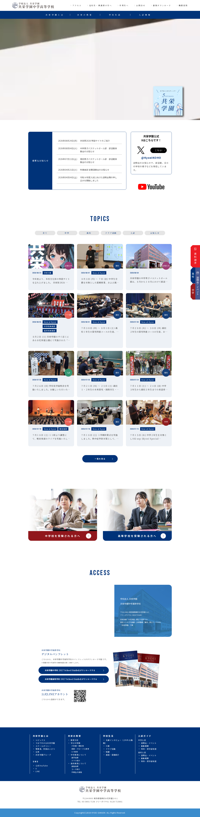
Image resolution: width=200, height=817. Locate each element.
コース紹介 (75, 769)
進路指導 (74, 766)
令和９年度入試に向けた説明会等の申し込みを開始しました (98, 179)
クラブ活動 (111, 233)
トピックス (40, 740)
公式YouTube (42, 765)
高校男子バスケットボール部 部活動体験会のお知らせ (98, 161)
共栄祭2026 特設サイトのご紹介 (94, 140)
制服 (108, 752)
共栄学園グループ (43, 754)
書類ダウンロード (162, 5)
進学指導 (74, 757)
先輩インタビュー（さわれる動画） (118, 741)
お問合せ (140, 5)
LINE (38, 771)
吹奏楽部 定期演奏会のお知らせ (94, 169)
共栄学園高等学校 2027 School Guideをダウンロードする (71, 679)
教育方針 (74, 740)
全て (45, 233)
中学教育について (78, 754)
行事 (108, 746)
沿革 (37, 752)
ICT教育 (74, 752)
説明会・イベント (149, 743)
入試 (133, 233)
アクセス (77, 5)
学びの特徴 (75, 743)
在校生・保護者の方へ (100, 5)
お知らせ (154, 233)
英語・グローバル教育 (80, 749)
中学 (67, 233)
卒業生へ (124, 5)
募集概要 (145, 746)
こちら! (158, 150)
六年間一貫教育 (77, 746)
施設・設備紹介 (112, 754)
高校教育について (78, 763)
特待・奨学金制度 (149, 749)
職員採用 (183, 5)
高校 (89, 233)
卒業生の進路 (76, 772)
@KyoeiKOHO (151, 157)
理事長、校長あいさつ (45, 749)
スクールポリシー (43, 746)
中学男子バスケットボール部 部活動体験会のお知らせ (98, 150)
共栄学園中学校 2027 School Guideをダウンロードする (70, 670)
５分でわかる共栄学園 (45, 743)
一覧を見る (100, 458)
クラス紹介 (75, 760)
